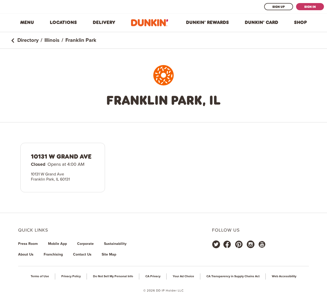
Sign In (310, 6)
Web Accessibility (284, 276)
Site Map (109, 254)
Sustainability (115, 244)
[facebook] (227, 244)
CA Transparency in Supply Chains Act (233, 276)
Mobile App (57, 244)
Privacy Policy (71, 276)
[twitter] (216, 244)
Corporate (85, 244)
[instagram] (250, 244)
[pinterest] (239, 244)
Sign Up (278, 6)
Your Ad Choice (183, 276)
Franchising (53, 254)
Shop (300, 22)
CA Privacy (152, 276)
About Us (25, 254)
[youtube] (261, 244)
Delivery (104, 22)
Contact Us (82, 254)
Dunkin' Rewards (207, 22)
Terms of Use (40, 276)
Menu (27, 22)
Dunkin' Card (261, 22)
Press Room (28, 244)
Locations (63, 22)
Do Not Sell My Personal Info (113, 276)
